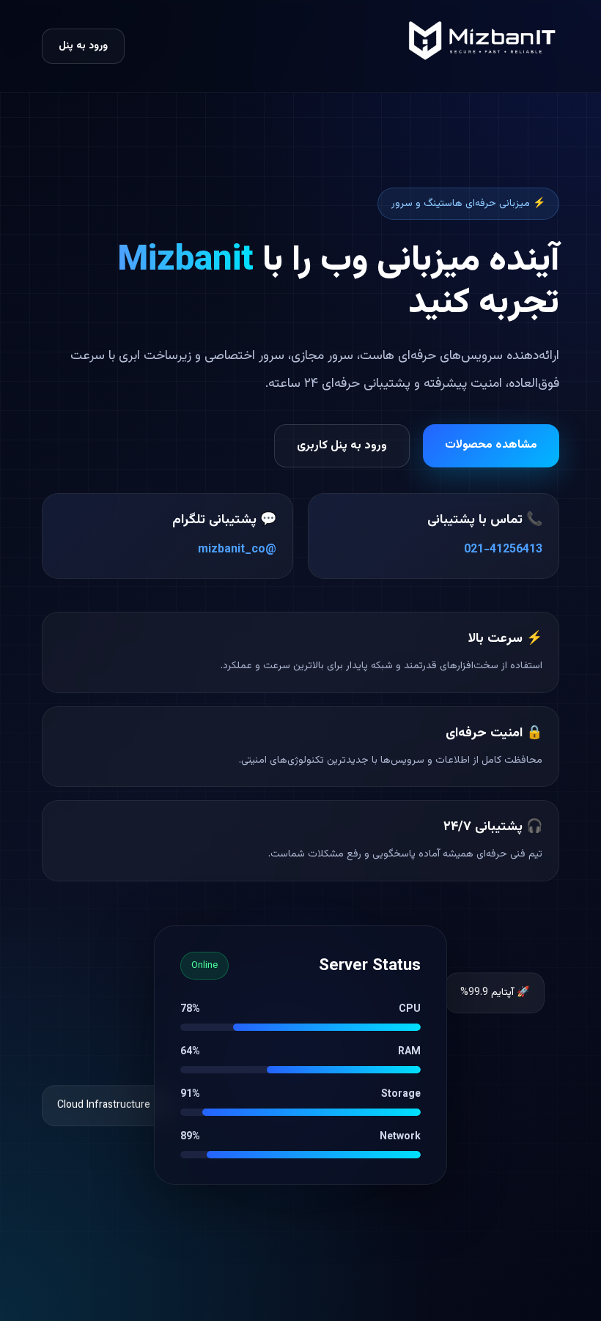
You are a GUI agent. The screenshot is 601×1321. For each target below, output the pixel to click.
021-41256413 (503, 550)
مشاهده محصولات (491, 445)
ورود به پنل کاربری (342, 446)
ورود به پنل (83, 46)
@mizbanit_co (237, 550)
